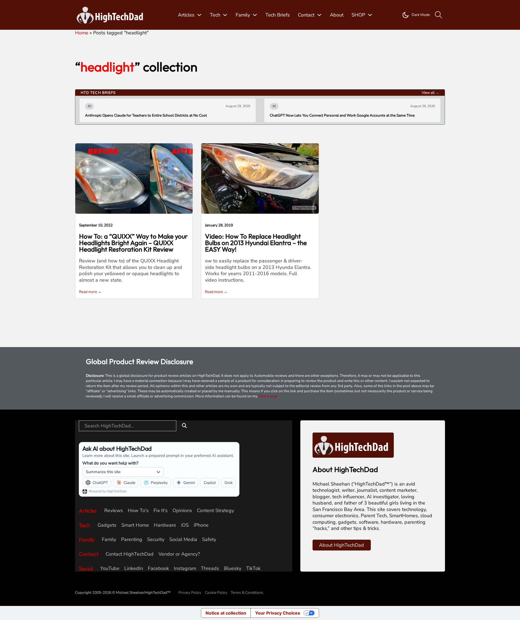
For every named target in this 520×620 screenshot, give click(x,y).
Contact (306, 15)
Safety (209, 539)
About (336, 15)
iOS (185, 525)
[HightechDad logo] (111, 15)
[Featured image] (134, 178)
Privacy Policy (189, 592)
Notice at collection (226, 613)
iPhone (201, 525)
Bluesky (232, 568)
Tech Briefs (277, 15)
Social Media (183, 539)
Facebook (158, 568)
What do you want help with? (110, 463)
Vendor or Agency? (179, 554)
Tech (215, 15)
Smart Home (135, 525)
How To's (138, 510)
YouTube (109, 568)
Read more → (90, 291)
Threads (210, 568)
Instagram (185, 568)
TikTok (253, 568)
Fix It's (161, 510)
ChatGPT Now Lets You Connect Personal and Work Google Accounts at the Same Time (342, 115)
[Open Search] (438, 15)
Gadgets (107, 525)
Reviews (113, 510)
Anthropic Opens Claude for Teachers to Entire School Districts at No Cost (146, 115)
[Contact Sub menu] (319, 14)
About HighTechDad (341, 545)
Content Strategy (215, 510)
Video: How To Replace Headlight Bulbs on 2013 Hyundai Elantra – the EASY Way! (256, 242)
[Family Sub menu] (254, 14)
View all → (430, 92)
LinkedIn (133, 568)
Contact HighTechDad (130, 554)
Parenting (131, 539)
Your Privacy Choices (277, 613)
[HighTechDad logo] (353, 444)
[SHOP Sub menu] (370, 14)
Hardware (165, 525)
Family (243, 15)
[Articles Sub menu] (199, 14)
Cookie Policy (216, 592)
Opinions (182, 510)
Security (155, 539)
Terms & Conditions (247, 592)
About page (268, 396)
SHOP (358, 15)
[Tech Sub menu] (225, 14)
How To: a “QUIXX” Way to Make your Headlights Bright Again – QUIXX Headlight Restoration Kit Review (133, 242)
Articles (186, 15)
